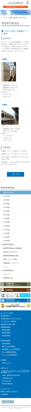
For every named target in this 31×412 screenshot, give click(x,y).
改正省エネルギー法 (10, 252)
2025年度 (6, 200)
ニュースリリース (5, 388)
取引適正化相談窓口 (7, 383)
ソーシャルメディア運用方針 (8, 321)
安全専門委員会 (8, 270)
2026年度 (6, 196)
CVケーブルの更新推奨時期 (9, 355)
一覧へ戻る (15, 174)
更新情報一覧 (7, 278)
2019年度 (6, 222)
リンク (5, 266)
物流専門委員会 (8, 244)
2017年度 (6, 229)
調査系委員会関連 (7, 188)
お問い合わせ (4, 368)
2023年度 (6, 207)
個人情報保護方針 (5, 315)
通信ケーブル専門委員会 (8, 346)
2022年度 (6, 211)
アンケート (7, 274)
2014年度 (6, 240)
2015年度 (6, 237)
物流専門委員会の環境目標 (12, 248)
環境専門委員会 (8, 192)
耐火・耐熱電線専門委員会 (9, 352)
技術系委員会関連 (5, 340)
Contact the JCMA (6, 380)
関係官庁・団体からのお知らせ (9, 391)
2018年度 (6, 226)
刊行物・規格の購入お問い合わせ (11, 375)
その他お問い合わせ (7, 378)
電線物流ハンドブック (11, 263)
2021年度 (6, 215)
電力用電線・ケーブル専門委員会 (11, 349)
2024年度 (6, 203)
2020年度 (6, 218)
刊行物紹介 (4, 360)
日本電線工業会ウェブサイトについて (11, 318)
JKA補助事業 (4, 394)
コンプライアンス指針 (7, 313)
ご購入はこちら (6, 363)
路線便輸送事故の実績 (11, 255)
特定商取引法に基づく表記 (8, 324)
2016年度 (6, 233)
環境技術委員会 (6, 343)
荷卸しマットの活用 (10, 259)
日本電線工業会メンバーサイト (15, 7)
